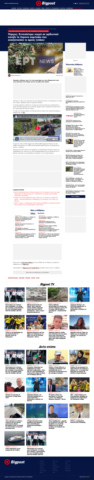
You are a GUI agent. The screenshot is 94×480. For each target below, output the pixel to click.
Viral (66, 463)
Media (43, 8)
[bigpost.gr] (45, 5)
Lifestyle (48, 8)
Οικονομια (26, 8)
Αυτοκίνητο (55, 470)
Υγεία (53, 472)
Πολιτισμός (68, 465)
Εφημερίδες (68, 470)
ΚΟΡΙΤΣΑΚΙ (21, 277)
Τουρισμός (67, 467)
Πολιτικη (19, 8)
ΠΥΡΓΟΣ (33, 277)
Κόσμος (41, 467)
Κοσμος (32, 8)
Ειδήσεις (33, 213)
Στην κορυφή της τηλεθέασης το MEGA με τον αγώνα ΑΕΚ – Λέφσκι (49, 217)
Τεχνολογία (68, 461)
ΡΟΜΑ (37, 277)
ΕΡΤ (24, 112)
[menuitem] (14, 8)
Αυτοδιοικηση (55, 8)
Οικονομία (42, 465)
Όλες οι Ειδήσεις (75, 196)
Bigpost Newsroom (15, 75)
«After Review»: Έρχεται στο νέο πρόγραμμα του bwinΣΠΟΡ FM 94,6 (47, 222)
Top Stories (41, 213)
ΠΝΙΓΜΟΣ (27, 277)
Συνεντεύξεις (43, 470)
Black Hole (55, 461)
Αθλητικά (54, 468)
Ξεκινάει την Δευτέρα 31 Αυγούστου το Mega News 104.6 (24, 224)
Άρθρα (41, 472)
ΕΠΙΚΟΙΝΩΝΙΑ (29, 476)
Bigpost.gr (26, 264)
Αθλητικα (62, 8)
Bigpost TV (68, 468)
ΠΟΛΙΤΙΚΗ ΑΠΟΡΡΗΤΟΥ (21, 476)
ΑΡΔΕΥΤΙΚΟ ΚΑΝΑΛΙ (13, 277)
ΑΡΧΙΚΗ (9, 28)
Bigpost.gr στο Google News (31, 268)
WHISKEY (88, 476)
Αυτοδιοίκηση (55, 467)
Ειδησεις (14, 8)
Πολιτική (42, 463)
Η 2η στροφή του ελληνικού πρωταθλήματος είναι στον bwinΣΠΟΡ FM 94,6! (25, 229)
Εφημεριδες (69, 8)
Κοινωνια (38, 8)
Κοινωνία (42, 468)
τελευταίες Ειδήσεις (27, 262)
